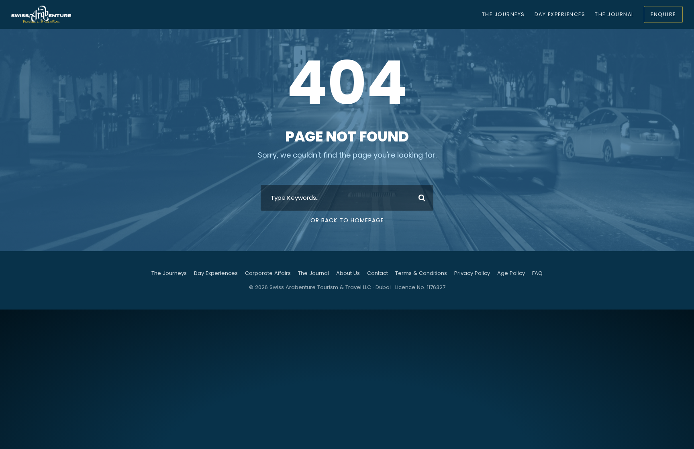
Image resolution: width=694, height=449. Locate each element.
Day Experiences (560, 14)
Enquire (663, 14)
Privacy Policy (472, 273)
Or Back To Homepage (347, 220)
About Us (348, 273)
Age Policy (511, 273)
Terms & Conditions (421, 273)
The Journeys (503, 14)
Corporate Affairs (268, 273)
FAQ (537, 273)
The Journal (614, 14)
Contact (377, 273)
